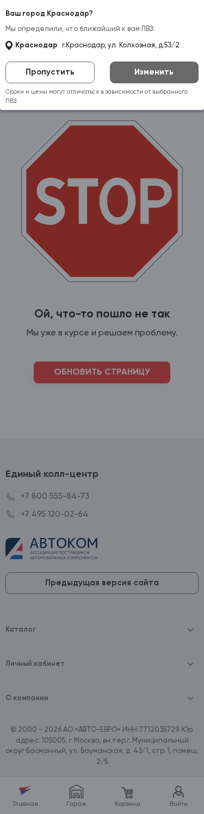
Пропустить (50, 72)
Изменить (154, 72)
